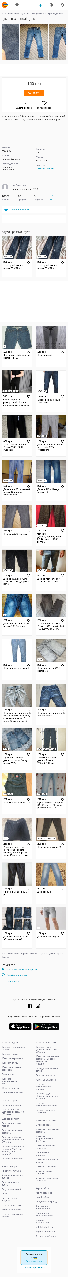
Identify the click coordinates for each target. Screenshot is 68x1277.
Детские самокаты (45, 1075)
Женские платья (10, 1054)
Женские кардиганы (12, 1058)
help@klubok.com (45, 1227)
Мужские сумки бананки (44, 1172)
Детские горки (9, 1100)
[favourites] (17, 5)
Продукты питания (12, 1170)
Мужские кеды (43, 1124)
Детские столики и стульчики (45, 1111)
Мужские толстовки (46, 1166)
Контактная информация (43, 1207)
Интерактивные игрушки (10, 1199)
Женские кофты (10, 1088)
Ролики (5, 1193)
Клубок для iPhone (46, 1231)
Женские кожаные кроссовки (11, 1068)
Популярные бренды (47, 1201)
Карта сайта (42, 1188)
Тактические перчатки (42, 1153)
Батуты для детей (11, 1189)
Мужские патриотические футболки (44, 1138)
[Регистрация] (51, 5)
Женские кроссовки (46, 1042)
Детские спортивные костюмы (13, 1215)
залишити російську (34, 1267)
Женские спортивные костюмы (13, 1048)
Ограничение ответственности (44, 1214)
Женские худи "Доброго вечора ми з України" (46, 1049)
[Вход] (62, 5)
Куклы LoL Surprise (46, 1079)
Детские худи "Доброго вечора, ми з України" (47, 1096)
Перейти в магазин (20, 209)
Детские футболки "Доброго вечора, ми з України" (13, 1139)
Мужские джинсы (45, 168)
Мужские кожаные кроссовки (45, 1146)
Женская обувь (10, 1062)
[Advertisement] (34, 70)
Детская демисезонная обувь (47, 1104)
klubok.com (5, 5)
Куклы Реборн (9, 1166)
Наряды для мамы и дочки (47, 1069)
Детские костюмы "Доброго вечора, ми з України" (13, 1112)
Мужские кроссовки (46, 1120)
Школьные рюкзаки (12, 1209)
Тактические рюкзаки (13, 1092)
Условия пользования (43, 1221)
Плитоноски (8, 1074)
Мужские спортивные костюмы (47, 1130)
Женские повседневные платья (9, 1081)
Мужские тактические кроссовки (47, 1179)
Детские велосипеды (13, 1158)
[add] (40, 5)
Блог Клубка (42, 1197)
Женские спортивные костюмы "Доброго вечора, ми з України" (47, 1060)
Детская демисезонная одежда (43, 1086)
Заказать (34, 93)
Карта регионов (44, 1192)
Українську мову (34, 1261)
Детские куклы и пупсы (10, 1183)
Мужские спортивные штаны (47, 1160)
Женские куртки (10, 1042)
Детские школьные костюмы (12, 1131)
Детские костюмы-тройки (11, 1124)
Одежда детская (10, 1118)
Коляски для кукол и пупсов (12, 1176)
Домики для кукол (11, 1105)
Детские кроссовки (12, 1205)
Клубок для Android (46, 1236)
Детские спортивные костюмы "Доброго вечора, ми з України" (13, 1150)
